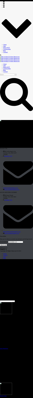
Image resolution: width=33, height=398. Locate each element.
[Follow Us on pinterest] (4, 249)
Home (5, 253)
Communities (7, 49)
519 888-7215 (8, 200)
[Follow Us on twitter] (6, 249)
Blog (4, 50)
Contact (5, 52)
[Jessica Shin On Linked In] (3, 127)
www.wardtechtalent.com (11, 189)
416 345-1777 (8, 156)
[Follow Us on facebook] (0, 249)
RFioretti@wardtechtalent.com (12, 231)
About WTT (6, 47)
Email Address (4, 242)
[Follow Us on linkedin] (2, 249)
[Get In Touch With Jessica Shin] (3, 125)
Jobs (4, 46)
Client (5, 44)
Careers (5, 255)
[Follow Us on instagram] (3, 249)
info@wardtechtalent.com (10, 188)
